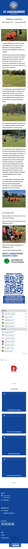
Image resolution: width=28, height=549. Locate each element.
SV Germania (7, 335)
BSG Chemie (6, 323)
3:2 (26, 316)
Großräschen (7, 345)
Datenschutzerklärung (5, 537)
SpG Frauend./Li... (12, 338)
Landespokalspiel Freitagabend (14, 410)
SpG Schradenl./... (12, 314)
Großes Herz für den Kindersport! (14, 432)
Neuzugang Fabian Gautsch (14, 453)
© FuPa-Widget (25, 353)
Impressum (3, 535)
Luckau (11, 317)
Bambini (21, 22)
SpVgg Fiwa (11, 332)
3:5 (26, 323)
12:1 (26, 326)
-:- (26, 332)
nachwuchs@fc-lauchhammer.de (8, 513)
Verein (25, 22)
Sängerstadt (12, 341)
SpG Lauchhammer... (8, 348)
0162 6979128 (5, 510)
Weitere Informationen (15, 543)
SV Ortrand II (12, 326)
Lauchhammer (7, 314)
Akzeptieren (15, 545)
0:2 (26, 313)
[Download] (14, 366)
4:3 (26, 319)
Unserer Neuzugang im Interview (14, 475)
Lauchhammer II (11, 323)
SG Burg (6, 351)
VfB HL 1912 (6, 320)
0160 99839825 (6, 500)
